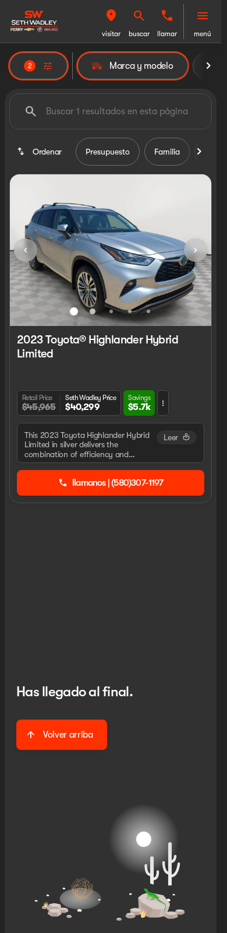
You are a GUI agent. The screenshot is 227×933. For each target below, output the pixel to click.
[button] (111, 21)
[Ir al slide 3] (111, 311)
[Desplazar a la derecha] (208, 66)
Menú (202, 34)
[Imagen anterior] (25, 250)
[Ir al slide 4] (130, 311)
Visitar (111, 34)
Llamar (167, 34)
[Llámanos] (167, 15)
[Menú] (202, 16)
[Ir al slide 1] (74, 311)
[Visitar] (111, 15)
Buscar (139, 34)
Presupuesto (108, 151)
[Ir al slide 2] (93, 311)
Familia (167, 151)
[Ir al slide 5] (148, 311)
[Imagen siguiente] (195, 250)
